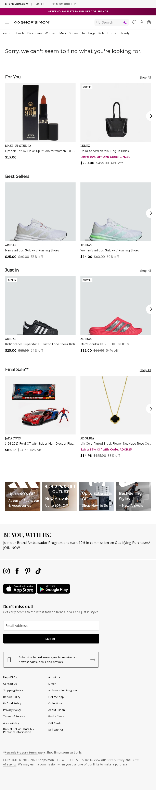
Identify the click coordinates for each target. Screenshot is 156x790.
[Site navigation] (7, 23)
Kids (101, 33)
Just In (6, 33)
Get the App (56, 697)
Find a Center (57, 716)
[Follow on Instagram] (7, 573)
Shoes (73, 33)
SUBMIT (51, 639)
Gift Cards (55, 723)
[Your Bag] (149, 23)
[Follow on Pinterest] (28, 573)
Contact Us (10, 683)
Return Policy (11, 697)
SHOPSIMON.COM (16, 4)
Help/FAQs (10, 677)
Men (62, 33)
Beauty (124, 33)
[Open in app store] (20, 592)
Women (50, 33)
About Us (54, 677)
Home (111, 33)
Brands (19, 33)
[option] (40, 121)
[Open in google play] (53, 592)
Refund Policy (12, 703)
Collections (55, 703)
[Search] (111, 22)
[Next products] (151, 116)
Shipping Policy (13, 690)
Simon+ (53, 683)
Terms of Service (14, 716)
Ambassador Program (62, 690)
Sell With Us (56, 729)
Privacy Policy (12, 710)
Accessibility (11, 723)
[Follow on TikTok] (38, 573)
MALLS (40, 4)
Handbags (88, 33)
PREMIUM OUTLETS (64, 4)
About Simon (56, 710)
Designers (34, 33)
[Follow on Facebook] (17, 573)
